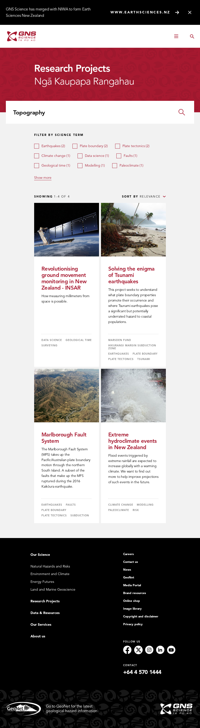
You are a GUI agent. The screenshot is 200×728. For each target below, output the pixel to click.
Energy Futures (42, 582)
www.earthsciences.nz (140, 12)
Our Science (40, 555)
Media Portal (132, 585)
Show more (42, 177)
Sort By (130, 196)
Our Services (40, 625)
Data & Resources (45, 613)
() (53, 146)
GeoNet (128, 577)
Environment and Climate (50, 574)
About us (37, 636)
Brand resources (134, 593)
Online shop (131, 600)
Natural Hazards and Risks (50, 566)
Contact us (130, 561)
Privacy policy (133, 624)
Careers (128, 554)
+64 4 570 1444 (142, 672)
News (127, 569)
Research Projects (45, 601)
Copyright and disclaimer (140, 616)
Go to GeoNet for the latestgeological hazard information (71, 708)
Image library (132, 608)
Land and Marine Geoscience (52, 589)
